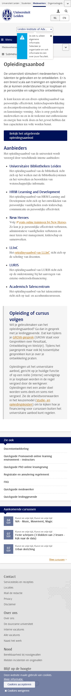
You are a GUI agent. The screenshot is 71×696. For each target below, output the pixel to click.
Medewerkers (39, 3)
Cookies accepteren (19, 684)
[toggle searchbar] (66, 11)
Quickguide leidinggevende (20, 497)
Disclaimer (10, 604)
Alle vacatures (12, 635)
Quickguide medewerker (19, 489)
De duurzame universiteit (18, 624)
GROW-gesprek (23, 337)
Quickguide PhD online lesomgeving (26, 467)
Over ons (9, 618)
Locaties (8, 587)
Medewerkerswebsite (12, 47)
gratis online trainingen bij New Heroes (42, 222)
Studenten (26, 3)
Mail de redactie (13, 593)
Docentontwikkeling (16, 449)
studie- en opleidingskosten (29, 402)
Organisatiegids (55, 3)
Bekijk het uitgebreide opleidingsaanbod (24, 136)
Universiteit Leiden (10, 3)
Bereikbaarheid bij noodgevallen (22, 655)
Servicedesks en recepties (18, 582)
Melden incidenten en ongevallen (23, 660)
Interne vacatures (14, 629)
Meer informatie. (13, 679)
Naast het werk (13, 641)
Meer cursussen (57, 559)
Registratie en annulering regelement (26, 474)
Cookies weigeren (18, 691)
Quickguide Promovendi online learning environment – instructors (28, 458)
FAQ (6, 482)
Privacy (8, 599)
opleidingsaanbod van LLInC (32, 252)
